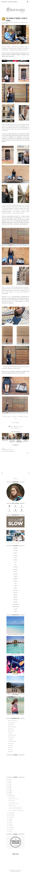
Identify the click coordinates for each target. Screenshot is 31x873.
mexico (15, 592)
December (11, 795)
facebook (21, 507)
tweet (16, 426)
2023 (9, 782)
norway (15, 597)
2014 (9, 794)
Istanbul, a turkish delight (14, 803)
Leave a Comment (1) (15, 428)
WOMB (6, 416)
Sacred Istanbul (12, 802)
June (10, 820)
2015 (9, 792)
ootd (3, 22)
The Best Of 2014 (12, 797)
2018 (9, 787)
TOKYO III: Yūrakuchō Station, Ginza (16, 808)
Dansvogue (10, 751)
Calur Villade (10, 745)
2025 (9, 779)
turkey (15, 611)
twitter (15, 507)
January (10, 829)
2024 (9, 780)
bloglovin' (22, 511)
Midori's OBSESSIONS (9, 2)
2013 (9, 831)
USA (15, 564)
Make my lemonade (12, 726)
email (11, 426)
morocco (15, 595)
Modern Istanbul (12, 800)
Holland (16, 550)
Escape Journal (11, 737)
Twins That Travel (11, 722)
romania (16, 602)
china (15, 571)
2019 (9, 785)
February (10, 827)
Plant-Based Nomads (12, 735)
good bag (8, 287)
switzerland (15, 606)
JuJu (3, 448)
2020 (9, 784)
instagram (15, 511)
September (11, 815)
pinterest (9, 511)
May (10, 822)
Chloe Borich (10, 739)
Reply (28, 452)
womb (6, 23)
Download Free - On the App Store (13, 542)
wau (19, 22)
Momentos (10, 749)
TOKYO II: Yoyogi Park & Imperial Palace (16, 810)
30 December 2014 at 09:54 (7, 449)
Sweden (15, 559)
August (10, 817)
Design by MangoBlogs (15, 871)
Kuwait (15, 552)
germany (15, 578)
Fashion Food (10, 743)
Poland (15, 555)
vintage (15, 418)
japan (15, 585)
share (21, 426)
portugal (15, 599)
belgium (16, 569)
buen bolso (9, 296)
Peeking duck (10, 728)
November (11, 812)
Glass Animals (15, 674)
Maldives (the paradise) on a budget (15, 634)
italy (15, 583)
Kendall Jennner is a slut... (14, 798)
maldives (15, 590)
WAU (23, 205)
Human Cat (10, 747)
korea (15, 588)
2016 (9, 790)
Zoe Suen (10, 732)
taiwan (15, 609)
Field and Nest (11, 724)
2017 (9, 789)
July (10, 819)
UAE (15, 562)
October (10, 814)
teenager (15, 22)
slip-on (14, 292)
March (10, 825)
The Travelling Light (12, 741)
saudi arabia (15, 604)
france (15, 576)
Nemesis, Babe (11, 730)
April (10, 824)
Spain (15, 557)
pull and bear (7, 22)
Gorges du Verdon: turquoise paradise (15, 714)
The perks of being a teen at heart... (15, 807)
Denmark (15, 548)
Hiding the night (12, 805)
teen (12, 22)
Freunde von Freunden (12, 720)
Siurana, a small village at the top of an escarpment (15, 694)
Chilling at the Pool (15, 654)
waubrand (22, 22)
